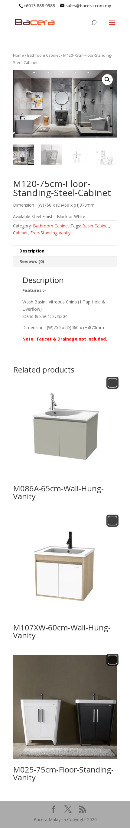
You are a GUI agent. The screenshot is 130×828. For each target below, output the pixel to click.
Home (18, 55)
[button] (107, 79)
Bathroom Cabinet (43, 55)
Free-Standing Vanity (50, 233)
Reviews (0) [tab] (31, 261)
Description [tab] (31, 251)
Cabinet (20, 233)
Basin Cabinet (95, 226)
